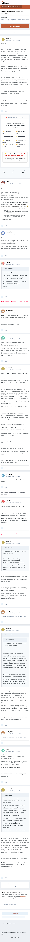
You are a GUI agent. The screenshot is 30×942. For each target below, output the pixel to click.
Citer (6, 111)
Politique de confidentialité (8, 932)
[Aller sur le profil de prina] (3, 338)
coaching (17, 160)
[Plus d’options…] (27, 39)
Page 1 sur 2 (16, 32)
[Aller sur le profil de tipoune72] (3, 39)
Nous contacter (15, 937)
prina (7, 337)
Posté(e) (13, 40)
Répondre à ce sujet (15, 26)
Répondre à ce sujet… (10, 904)
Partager (15, 913)
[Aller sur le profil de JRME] (3, 182)
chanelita (9, 232)
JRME (7, 182)
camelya (8, 262)
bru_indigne (9, 474)
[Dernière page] (27, 32)
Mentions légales (21, 932)
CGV (2, 934)
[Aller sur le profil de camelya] (3, 263)
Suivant (23, 32)
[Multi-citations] (2, 111)
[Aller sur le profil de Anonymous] (3, 311)
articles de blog (18, 158)
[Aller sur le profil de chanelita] (3, 233)
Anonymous (10, 310)
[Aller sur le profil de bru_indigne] (3, 475)
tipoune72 (6, 17)
